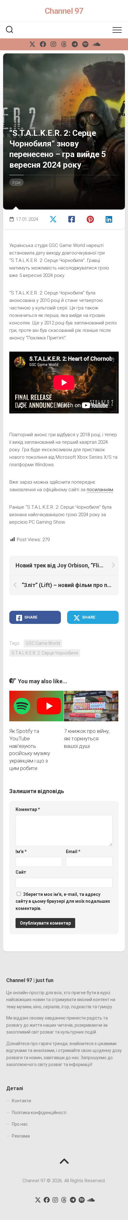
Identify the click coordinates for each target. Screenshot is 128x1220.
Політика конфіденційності (39, 1112)
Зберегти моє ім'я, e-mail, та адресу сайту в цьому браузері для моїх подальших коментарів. (63, 901)
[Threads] (64, 44)
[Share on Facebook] (72, 219)
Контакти (21, 1100)
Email (73, 851)
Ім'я (21, 851)
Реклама (21, 1136)
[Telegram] (74, 44)
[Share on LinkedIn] (109, 219)
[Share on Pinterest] (91, 219)
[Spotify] (85, 44)
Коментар (28, 809)
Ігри (16, 182)
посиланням (100, 489)
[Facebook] (43, 44)
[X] (32, 44)
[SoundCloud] (96, 44)
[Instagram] (53, 44)
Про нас (20, 1124)
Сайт (21, 872)
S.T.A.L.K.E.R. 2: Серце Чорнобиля (44, 652)
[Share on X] (53, 219)
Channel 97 (64, 11)
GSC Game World (43, 643)
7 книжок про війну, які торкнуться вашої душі (87, 738)
